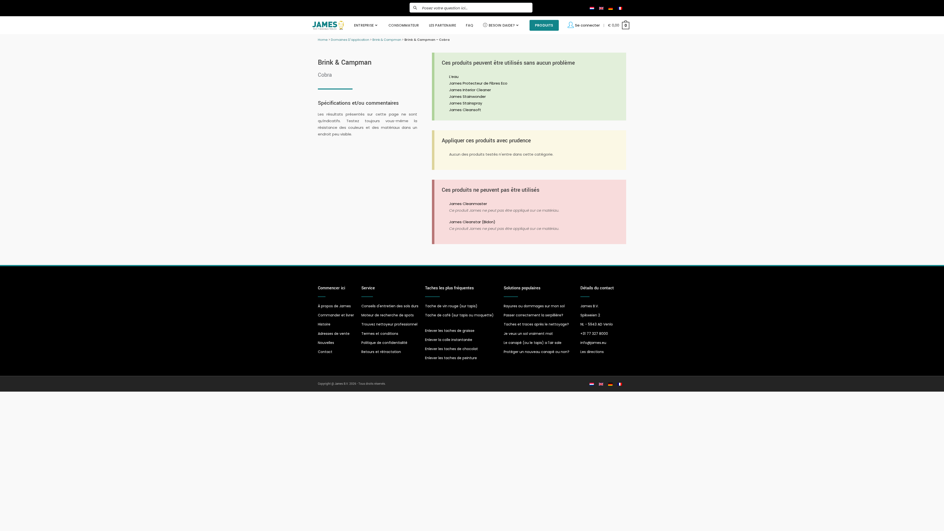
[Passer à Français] (620, 8)
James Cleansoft (465, 109)
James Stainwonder (467, 96)
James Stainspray (465, 103)
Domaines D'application (350, 40)
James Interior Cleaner (470, 89)
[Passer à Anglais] (601, 8)
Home (323, 40)
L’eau (453, 76)
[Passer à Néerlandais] (592, 8)
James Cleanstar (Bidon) (472, 221)
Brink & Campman (386, 40)
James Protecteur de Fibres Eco (478, 83)
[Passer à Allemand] (610, 8)
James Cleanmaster (468, 203)
